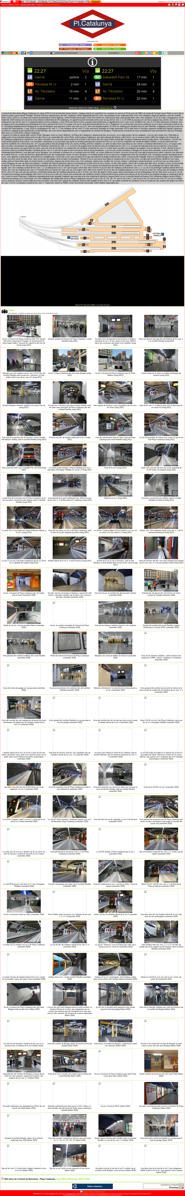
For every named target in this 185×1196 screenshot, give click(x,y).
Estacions (40, 5)
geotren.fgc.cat (106, 108)
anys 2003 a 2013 (64, 1179)
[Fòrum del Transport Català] (172, 5)
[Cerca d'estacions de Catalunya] (175, 5)
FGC (17, 5)
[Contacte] (183, 5)
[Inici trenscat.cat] (169, 5)
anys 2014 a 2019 (82, 1179)
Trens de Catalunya (7, 5)
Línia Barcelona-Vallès (27, 5)
